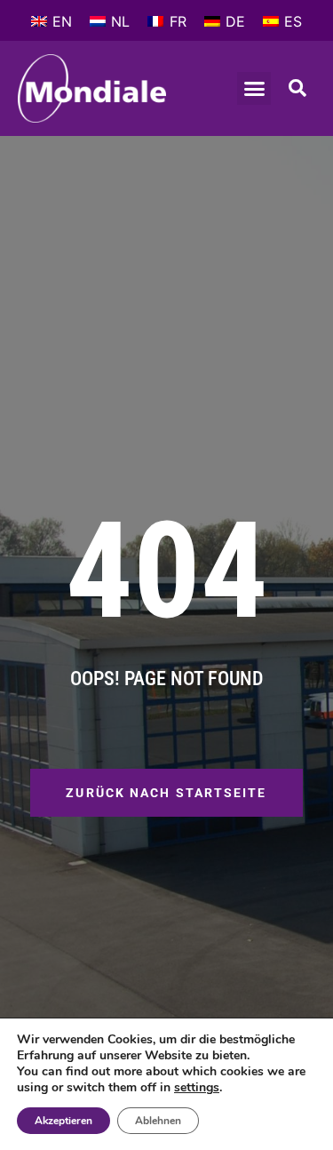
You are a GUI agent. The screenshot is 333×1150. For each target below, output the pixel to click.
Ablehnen (158, 1121)
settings (196, 1088)
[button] (254, 89)
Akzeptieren (63, 1121)
